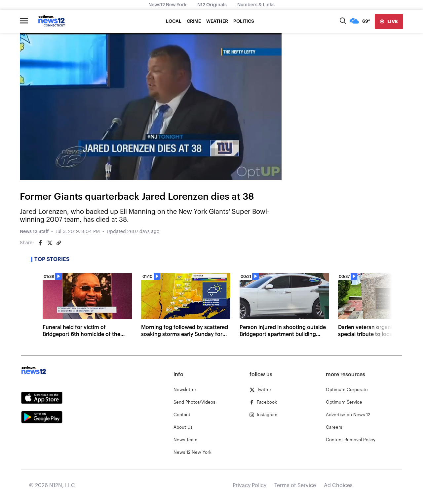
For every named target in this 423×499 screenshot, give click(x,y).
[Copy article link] (58, 243)
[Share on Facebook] (40, 243)
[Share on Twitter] (49, 243)
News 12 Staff (34, 231)
